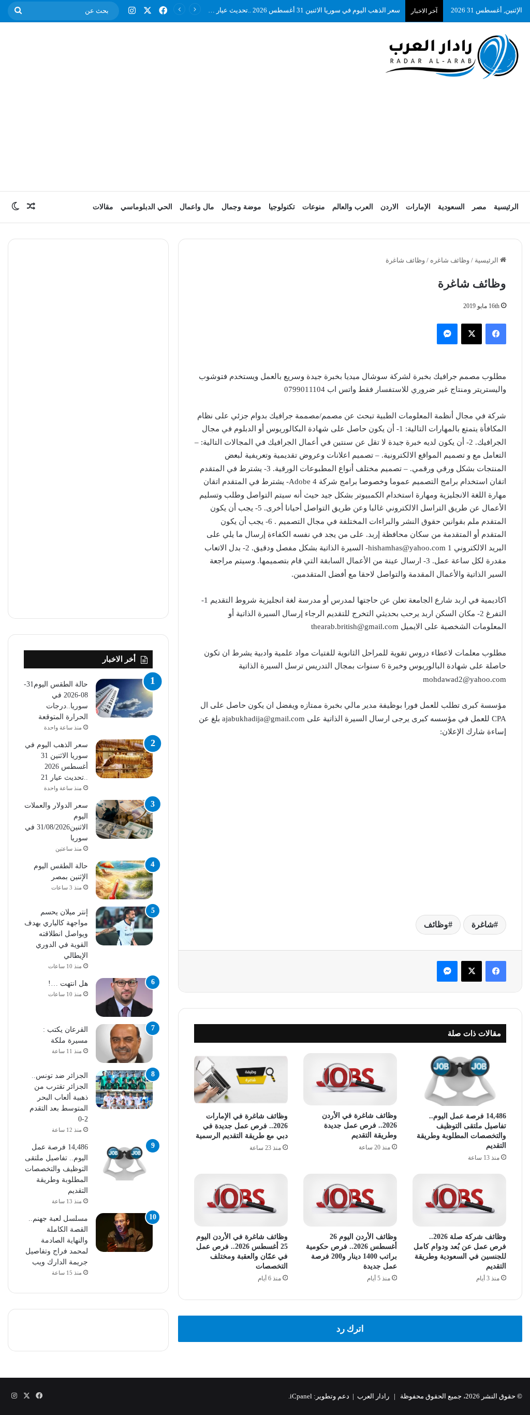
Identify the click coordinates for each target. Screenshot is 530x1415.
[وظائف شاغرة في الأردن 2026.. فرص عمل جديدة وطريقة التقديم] (350, 1079)
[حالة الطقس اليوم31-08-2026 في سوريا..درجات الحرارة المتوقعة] (124, 698)
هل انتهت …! (68, 983)
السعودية (451, 207)
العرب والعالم (352, 207)
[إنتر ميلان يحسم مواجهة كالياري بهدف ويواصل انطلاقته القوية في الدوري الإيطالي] (124, 926)
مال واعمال (197, 207)
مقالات (103, 207)
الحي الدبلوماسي (146, 207)
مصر (479, 207)
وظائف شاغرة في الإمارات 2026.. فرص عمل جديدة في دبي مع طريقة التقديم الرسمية (242, 1126)
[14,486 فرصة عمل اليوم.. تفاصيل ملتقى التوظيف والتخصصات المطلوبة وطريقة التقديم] (459, 1079)
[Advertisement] (173, 105)
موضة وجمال (241, 207)
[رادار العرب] (452, 56)
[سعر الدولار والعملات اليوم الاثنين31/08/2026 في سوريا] (124, 819)
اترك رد (350, 1329)
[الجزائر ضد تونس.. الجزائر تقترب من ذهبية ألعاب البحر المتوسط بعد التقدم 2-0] (124, 1089)
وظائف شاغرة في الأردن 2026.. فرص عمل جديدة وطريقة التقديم (359, 1125)
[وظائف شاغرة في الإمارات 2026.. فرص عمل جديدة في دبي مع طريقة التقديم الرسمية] (241, 1079)
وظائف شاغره (449, 260)
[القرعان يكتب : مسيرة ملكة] (124, 1043)
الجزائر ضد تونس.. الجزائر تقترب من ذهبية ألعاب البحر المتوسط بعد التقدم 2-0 (59, 1097)
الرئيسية (506, 207)
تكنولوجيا (282, 207)
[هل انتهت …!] (124, 997)
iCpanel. (300, 1396)
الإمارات (418, 207)
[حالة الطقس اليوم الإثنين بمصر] (124, 879)
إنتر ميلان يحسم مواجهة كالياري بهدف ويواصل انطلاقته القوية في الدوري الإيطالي (56, 933)
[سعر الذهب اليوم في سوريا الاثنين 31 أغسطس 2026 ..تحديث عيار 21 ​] (124, 758)
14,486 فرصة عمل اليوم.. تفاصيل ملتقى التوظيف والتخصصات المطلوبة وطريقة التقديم (56, 1168)
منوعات (313, 207)
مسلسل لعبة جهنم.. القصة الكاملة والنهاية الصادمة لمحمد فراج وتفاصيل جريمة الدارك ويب (56, 1240)
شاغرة (483, 924)
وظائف (436, 924)
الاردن (389, 207)
